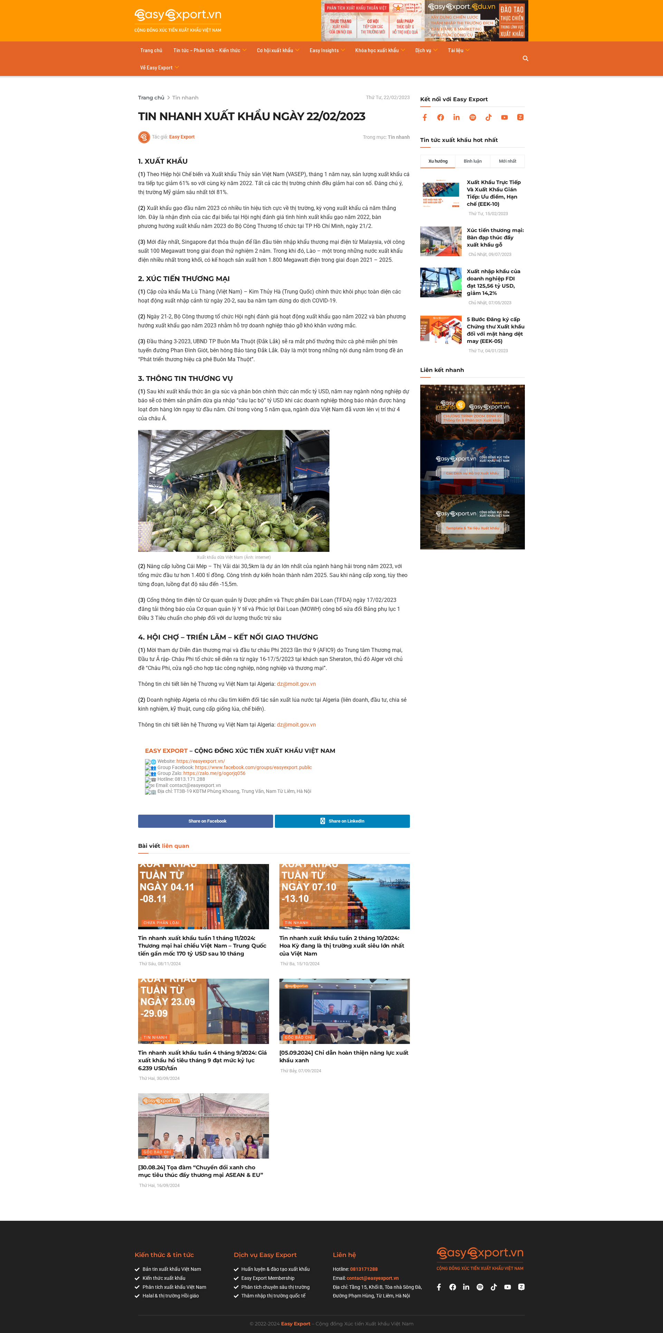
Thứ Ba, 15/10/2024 (299, 963)
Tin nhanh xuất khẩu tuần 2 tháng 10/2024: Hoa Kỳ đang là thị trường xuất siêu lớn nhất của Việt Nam (341, 946)
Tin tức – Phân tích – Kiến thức (206, 50)
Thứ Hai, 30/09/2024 (159, 1078)
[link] (253, 767)
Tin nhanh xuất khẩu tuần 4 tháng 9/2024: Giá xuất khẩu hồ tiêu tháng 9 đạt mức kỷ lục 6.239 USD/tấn (202, 1060)
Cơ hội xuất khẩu (275, 50)
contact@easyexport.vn (373, 1278)
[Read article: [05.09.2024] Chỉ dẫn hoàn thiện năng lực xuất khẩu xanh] (344, 1011)
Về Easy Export (156, 67)
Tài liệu (455, 50)
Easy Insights (324, 50)
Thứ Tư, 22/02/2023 (388, 97)
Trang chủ (151, 50)
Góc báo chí (299, 1037)
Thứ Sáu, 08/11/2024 (159, 963)
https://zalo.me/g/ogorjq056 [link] (214, 773)
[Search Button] (525, 58)
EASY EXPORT (166, 750)
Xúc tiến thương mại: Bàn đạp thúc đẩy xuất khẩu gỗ (495, 237)
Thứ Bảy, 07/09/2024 (300, 1070)
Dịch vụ (423, 50)
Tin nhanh (185, 97)
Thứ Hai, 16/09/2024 (159, 1185)
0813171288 (364, 1269)
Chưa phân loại (162, 923)
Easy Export (182, 137)
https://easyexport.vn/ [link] (200, 761)
